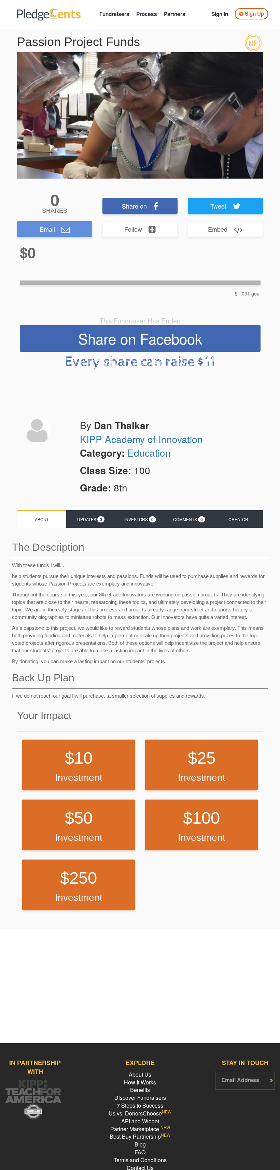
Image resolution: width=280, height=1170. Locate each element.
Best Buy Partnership (140, 1136)
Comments (188, 519)
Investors (139, 519)
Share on (134, 205)
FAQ (140, 1152)
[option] (140, 115)
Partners (174, 14)
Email (47, 229)
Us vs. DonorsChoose (140, 1113)
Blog (140, 1144)
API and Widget (140, 1121)
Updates (89, 519)
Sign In (219, 14)
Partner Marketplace (140, 1129)
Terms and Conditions (140, 1160)
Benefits (140, 1090)
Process (146, 14)
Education (149, 452)
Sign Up (253, 13)
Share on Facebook (140, 338)
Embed (217, 229)
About (42, 519)
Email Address (240, 1080)
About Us (140, 1074)
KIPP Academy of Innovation (141, 439)
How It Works (140, 1082)
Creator (238, 519)
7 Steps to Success (140, 1105)
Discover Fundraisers (140, 1097)
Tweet (218, 205)
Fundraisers (114, 14)
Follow (133, 229)
